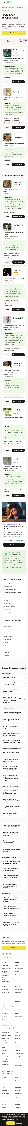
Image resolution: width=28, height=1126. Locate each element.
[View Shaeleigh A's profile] (7, 227)
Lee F (14, 459)
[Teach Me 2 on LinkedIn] (6, 953)
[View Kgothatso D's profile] (7, 320)
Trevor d (16, 270)
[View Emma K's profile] (7, 412)
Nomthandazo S (17, 51)
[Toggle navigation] (24, 2)
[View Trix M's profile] (7, 92)
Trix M (15, 92)
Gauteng (12, 7)
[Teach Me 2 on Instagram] (10, 953)
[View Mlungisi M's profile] (7, 365)
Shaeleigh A (17, 225)
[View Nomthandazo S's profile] (7, 53)
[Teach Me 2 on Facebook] (3, 953)
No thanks (19, 1123)
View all (6, 655)
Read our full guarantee (10, 570)
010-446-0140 (7, 957)
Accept (10, 1123)
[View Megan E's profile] (7, 184)
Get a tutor (13, 33)
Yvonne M (16, 137)
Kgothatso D (17, 318)
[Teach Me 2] (7, 2)
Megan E (16, 182)
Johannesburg (20, 7)
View (7, 81)
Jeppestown (6, 10)
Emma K (15, 410)
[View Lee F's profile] (7, 461)
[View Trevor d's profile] (7, 272)
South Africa (5, 7)
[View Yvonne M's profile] (7, 137)
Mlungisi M (16, 363)
